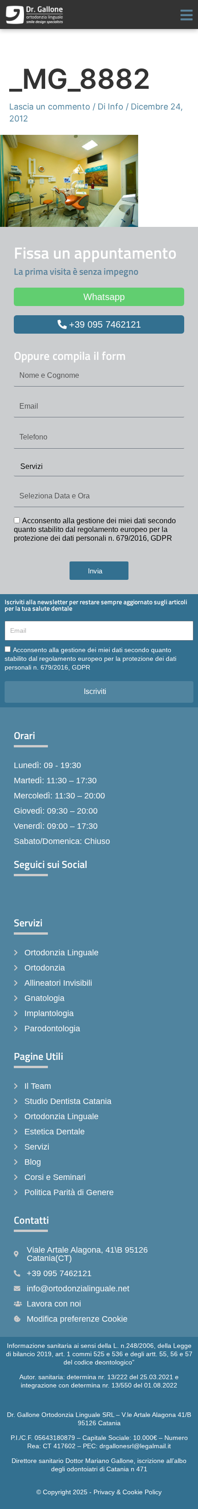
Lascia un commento (49, 106)
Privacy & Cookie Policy (127, 1492)
